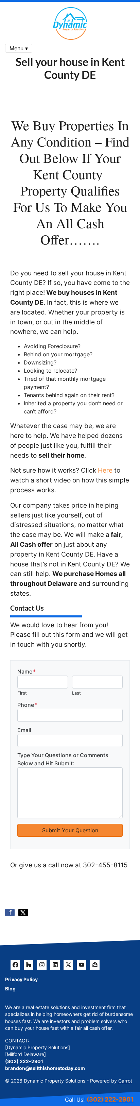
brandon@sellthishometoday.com (45, 1068)
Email (24, 730)
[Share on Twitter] (23, 912)
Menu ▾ (19, 48)
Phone (27, 704)
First (22, 693)
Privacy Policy (21, 979)
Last (76, 693)
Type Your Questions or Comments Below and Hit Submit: (62, 759)
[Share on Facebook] (10, 912)
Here (105, 470)
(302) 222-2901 (24, 1061)
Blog (10, 988)
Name (26, 671)
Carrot (125, 1081)
